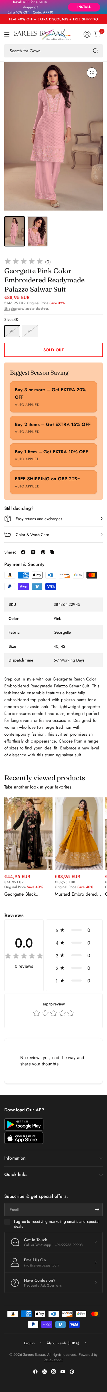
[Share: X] (33, 552)
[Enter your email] (97, 1209)
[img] (23, 262)
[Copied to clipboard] (52, 552)
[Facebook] (35, 1371)
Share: (10, 552)
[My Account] (87, 34)
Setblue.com (53, 1359)
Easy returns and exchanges (39, 519)
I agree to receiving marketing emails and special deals (56, 1224)
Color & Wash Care (32, 534)
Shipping (10, 308)
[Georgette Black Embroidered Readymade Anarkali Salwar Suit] (28, 833)
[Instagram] (53, 1371)
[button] (74, 930)
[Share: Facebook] (23, 552)
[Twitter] (44, 1371)
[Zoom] (92, 73)
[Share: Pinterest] (43, 552)
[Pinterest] (71, 1371)
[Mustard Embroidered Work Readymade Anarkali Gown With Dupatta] (79, 833)
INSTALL (84, 6)
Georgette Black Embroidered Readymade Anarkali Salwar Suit (24, 894)
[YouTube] (62, 1371)
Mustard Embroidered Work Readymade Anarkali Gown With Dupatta (76, 894)
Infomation (15, 1158)
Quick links (15, 1174)
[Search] (95, 50)
